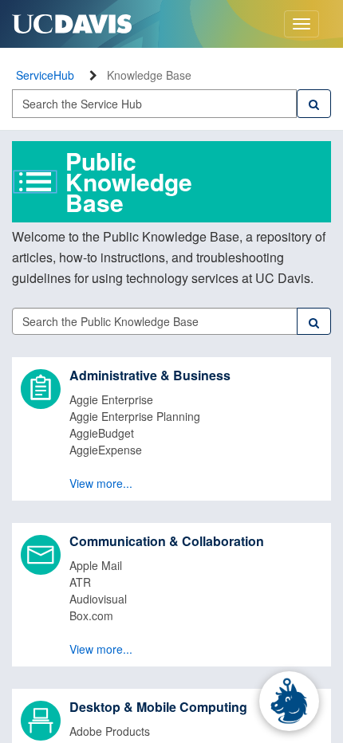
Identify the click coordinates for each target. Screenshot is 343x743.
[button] (171, 429)
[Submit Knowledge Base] (314, 321)
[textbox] (154, 103)
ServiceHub (45, 75)
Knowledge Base (149, 75)
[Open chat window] (289, 701)
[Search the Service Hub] (314, 103)
